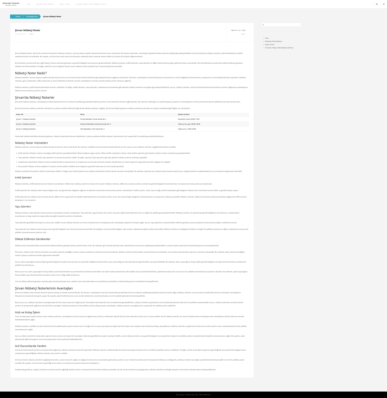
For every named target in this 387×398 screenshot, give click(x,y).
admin (243, 34)
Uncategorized (20, 34)
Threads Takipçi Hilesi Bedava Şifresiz (91, 4)
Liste (28, 4)
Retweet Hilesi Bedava (45, 4)
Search (377, 4)
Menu (384, 4)
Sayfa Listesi (65, 4)
